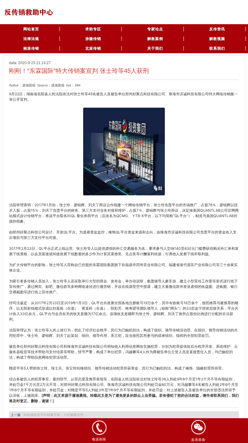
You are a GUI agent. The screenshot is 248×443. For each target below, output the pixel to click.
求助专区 (93, 29)
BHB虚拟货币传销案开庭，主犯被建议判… (55, 415)
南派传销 (31, 48)
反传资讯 (217, 29)
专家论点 (155, 29)
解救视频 (217, 39)
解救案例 (155, 39)
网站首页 (31, 29)
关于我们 (155, 48)
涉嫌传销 (93, 39)
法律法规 (31, 39)
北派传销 (93, 48)
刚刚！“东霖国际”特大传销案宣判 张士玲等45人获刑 (79, 70)
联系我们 (217, 48)
